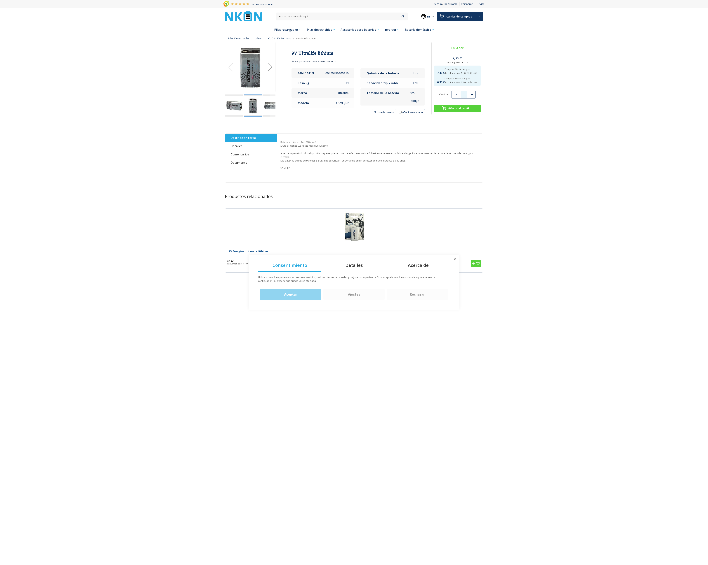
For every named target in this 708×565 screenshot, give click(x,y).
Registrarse (451, 4)
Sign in (438, 4)
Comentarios (240, 154)
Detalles (236, 146)
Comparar (467, 4)
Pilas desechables (238, 38)
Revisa (481, 4)
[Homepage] (243, 16)
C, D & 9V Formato (279, 38)
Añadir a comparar (412, 112)
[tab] (358, 53)
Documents (239, 163)
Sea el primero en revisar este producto (313, 61)
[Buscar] (403, 16)
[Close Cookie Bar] (455, 259)
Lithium (258, 38)
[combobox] (341, 16)
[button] (230, 67)
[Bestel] (476, 263)
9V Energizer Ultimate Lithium (248, 251)
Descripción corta (243, 138)
